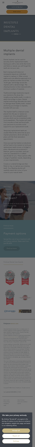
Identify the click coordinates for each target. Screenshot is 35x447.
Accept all (16, 430)
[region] (16, 429)
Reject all (16, 436)
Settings (16, 441)
